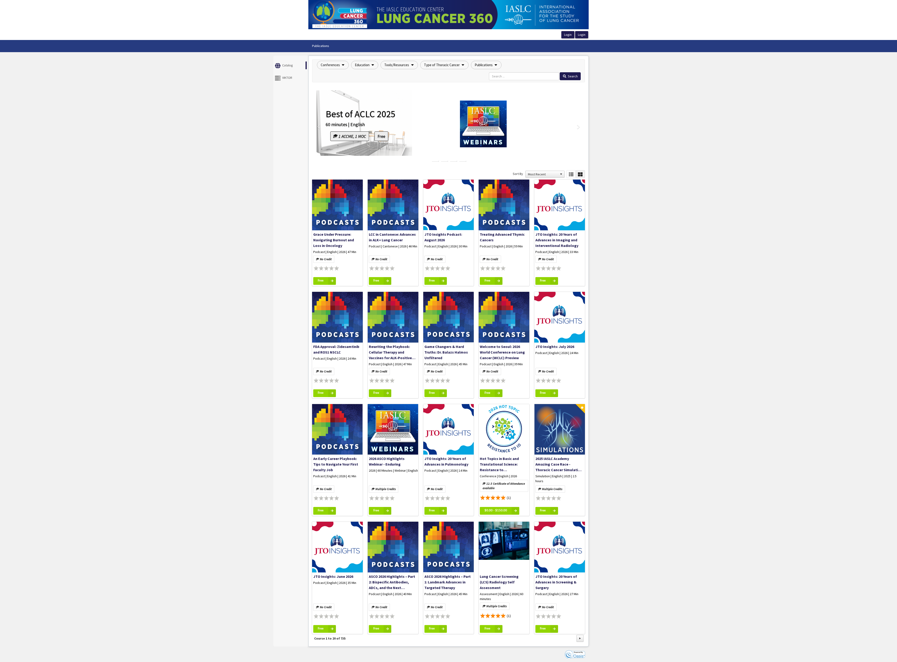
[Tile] (580, 174)
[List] (571, 174)
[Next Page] (580, 638)
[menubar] (320, 46)
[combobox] (543, 174)
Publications (320, 46)
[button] (333, 65)
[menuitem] (320, 46)
